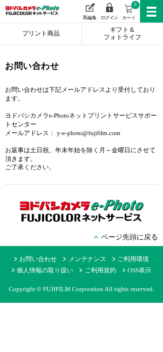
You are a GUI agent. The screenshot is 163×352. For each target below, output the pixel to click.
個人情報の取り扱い (45, 270)
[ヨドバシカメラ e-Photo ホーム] (28, 16)
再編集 (90, 17)
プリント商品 (41, 33)
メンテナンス (87, 259)
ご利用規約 (100, 270)
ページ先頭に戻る (129, 237)
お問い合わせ (38, 259)
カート (129, 11)
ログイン (109, 17)
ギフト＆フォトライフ (122, 33)
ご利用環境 (133, 259)
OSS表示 (139, 270)
